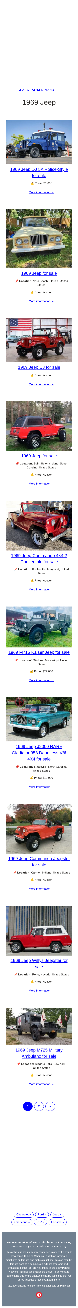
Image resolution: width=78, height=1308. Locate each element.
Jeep (56, 1214)
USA (39, 1222)
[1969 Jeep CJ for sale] (39, 361)
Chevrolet (22, 1214)
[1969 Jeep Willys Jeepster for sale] (39, 954)
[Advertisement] (39, 40)
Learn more (53, 1279)
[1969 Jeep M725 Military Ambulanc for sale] (39, 1044)
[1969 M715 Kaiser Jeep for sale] (39, 646)
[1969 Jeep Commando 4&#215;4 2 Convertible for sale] (39, 549)
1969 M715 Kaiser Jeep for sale (39, 652)
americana (20, 1222)
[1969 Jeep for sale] (39, 267)
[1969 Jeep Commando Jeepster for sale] (39, 852)
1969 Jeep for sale (39, 273)
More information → (41, 192)
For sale (56, 1222)
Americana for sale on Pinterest (53, 1285)
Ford (41, 1214)
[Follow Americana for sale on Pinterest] (39, 1296)
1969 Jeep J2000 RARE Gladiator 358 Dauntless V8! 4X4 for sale (39, 752)
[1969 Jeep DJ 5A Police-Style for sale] (39, 163)
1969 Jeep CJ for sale (39, 367)
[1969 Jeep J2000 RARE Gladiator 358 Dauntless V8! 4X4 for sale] (39, 740)
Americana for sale (39, 90)
